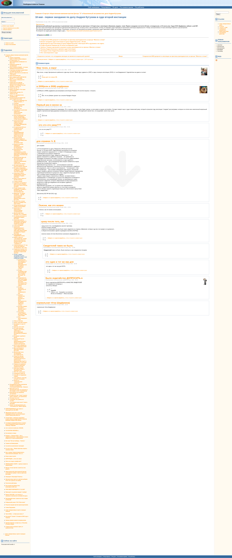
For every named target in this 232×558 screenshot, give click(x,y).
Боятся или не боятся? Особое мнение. (20, 179)
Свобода (16, 103)
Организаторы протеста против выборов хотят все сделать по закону (16, 480)
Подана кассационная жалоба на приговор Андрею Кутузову (20, 365)
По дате (115, 7)
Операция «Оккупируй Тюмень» (14, 476)
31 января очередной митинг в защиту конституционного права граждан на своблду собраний (16, 424)
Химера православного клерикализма (16, 520)
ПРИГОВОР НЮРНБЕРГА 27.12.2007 (15, 489)
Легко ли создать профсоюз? (13, 461)
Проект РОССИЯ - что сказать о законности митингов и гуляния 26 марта (16, 495)
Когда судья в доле (11, 456)
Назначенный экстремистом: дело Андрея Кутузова (17, 98)
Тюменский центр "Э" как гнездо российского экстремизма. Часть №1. (20, 246)
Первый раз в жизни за (49, 105)
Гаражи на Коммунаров (12, 443)
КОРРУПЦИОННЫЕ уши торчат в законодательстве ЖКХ (14, 409)
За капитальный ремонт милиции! (15, 446)
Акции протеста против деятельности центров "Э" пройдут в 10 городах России (17, 84)
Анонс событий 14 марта (20, 322)
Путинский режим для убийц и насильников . (20, 206)
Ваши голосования (11, 44)
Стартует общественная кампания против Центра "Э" (62, 13)
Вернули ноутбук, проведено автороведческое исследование (18, 146)
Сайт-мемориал (93, 7)
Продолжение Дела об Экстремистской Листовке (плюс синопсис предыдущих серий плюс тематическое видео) (20, 160)
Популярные (106, 7)
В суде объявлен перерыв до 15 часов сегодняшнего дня (59, 45)
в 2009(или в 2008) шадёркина (53, 86)
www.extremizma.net (15, 75)
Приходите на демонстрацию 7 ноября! (16, 492)
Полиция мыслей (14, 398)
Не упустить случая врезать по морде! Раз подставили (20, 202)
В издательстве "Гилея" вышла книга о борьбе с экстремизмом (18, 396)
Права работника (223, 31)
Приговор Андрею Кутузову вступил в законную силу (19, 369)
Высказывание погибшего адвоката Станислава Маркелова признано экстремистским (20, 140)
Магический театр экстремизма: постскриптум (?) (18, 353)
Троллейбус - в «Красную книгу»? (15, 514)
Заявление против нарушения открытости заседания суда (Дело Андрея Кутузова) (20, 221)
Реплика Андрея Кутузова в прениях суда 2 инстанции (22, 308)
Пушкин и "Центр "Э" (15, 86)
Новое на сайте (10, 43)
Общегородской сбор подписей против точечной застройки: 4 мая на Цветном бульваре (16, 473)
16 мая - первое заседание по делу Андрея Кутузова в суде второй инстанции (20, 256)
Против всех (40, 24)
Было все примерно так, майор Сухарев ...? (20, 101)
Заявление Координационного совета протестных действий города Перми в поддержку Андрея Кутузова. (20, 230)
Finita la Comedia (18, 321)
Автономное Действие (222, 33)
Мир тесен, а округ (47, 68)
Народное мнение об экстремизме (15, 65)
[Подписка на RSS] (216, 60)
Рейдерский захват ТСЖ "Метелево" (15, 502)
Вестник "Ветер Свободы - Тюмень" (15, 440)
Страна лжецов (18, 181)
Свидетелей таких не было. (58, 245)
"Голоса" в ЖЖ (223, 27)
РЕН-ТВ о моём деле (19, 372)
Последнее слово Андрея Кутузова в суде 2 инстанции (22, 313)
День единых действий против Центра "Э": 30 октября (18, 77)
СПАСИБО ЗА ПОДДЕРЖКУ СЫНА (19, 235)
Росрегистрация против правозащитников (17, 504)
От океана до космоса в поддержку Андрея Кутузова (20, 217)
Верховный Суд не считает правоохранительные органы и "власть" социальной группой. (20, 341)
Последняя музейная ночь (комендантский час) (13, 486)
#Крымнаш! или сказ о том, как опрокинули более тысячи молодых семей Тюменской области (15, 414)
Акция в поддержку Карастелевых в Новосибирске (18, 58)
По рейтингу (139, 7)
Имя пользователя (6, 17)
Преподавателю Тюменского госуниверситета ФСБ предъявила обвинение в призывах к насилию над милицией (20, 153)
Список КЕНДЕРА (18, 225)
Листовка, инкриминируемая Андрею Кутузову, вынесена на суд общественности (19, 134)
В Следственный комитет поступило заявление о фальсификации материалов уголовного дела (20, 331)
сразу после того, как (52, 221)
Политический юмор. (11, 483)
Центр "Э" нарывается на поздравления (16, 95)
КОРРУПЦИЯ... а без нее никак (14, 458)
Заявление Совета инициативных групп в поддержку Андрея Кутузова (20, 175)
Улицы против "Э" (14, 88)
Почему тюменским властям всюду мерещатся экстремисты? (19, 106)
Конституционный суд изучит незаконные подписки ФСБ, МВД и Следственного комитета (20, 117)
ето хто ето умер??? (50, 125)
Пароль (3, 21)
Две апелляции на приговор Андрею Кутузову (19, 349)
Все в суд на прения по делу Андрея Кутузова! (20, 346)
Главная (38, 13)
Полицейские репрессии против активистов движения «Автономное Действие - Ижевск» (19, 386)
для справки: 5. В (46, 141)
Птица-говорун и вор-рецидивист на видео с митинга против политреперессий (20, 189)
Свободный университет (222, 29)
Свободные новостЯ (19, 373)
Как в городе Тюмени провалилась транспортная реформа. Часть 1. (15, 453)
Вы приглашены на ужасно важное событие (20, 166)
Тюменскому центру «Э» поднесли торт (16, 93)
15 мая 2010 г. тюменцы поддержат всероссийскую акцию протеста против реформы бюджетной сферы (16, 419)
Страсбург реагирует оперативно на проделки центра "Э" (19, 70)
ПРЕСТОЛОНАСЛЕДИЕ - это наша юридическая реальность (19, 68)
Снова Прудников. (10, 507)
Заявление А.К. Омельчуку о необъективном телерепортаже (18, 209)
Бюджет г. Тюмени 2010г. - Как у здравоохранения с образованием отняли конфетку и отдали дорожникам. (17, 437)
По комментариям (126, 7)
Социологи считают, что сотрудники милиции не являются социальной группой (20, 251)
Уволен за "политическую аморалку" (18, 382)
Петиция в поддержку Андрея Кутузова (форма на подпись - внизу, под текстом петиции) (20, 169)
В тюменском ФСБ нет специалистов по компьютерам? (20, 128)
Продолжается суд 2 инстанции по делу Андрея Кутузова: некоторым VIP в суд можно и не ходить (22, 281)
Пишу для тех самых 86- (49, 77)
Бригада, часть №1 (19, 326)
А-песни (221, 26)
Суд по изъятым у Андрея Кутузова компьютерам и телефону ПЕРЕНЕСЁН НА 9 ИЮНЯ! (20, 123)
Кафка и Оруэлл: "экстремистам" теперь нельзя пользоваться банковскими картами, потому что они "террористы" (20, 240)
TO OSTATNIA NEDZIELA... (12, 430)
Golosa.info (29, 2)
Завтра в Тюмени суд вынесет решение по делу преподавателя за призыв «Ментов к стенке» (71, 47)
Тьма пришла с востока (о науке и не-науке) (20, 378)
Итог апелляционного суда (22, 318)
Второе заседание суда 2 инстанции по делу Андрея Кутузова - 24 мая (22, 273)
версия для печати (42, 59)
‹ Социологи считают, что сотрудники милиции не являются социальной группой (63, 56)
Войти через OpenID (8, 26)
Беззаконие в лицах (11, 433)
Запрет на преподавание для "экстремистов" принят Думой (18, 405)
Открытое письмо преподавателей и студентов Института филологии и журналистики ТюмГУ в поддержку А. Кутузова (20, 359)
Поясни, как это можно (51, 205)
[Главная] (6, 5)
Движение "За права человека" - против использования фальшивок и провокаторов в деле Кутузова (19, 196)
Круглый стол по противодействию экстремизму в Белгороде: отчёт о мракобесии (19, 390)
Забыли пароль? (7, 29)
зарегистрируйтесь (61, 59)
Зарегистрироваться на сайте (11, 28)
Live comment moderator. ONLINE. (14, 428)
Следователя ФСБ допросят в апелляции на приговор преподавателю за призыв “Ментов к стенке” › (175, 56)
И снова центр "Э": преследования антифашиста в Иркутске (18, 62)
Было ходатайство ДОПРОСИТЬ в (64, 278)
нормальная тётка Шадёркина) (53, 303)
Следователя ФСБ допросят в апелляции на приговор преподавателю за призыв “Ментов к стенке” (22, 264)
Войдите (51, 59)
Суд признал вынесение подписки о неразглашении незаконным (20, 111)
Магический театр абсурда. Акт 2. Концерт (20, 214)
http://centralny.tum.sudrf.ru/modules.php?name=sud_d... (84, 31)
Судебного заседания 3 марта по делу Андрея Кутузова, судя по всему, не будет (20, 184)
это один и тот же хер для (60, 262)
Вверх (121, 56)
